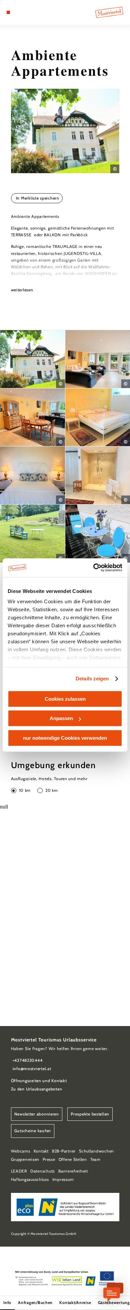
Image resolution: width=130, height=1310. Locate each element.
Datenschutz (42, 1171)
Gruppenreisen (25, 1159)
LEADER (19, 1171)
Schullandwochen (96, 1151)
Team (95, 1159)
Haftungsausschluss (30, 1179)
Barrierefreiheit (73, 1171)
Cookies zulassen (65, 699)
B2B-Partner (64, 1151)
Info (7, 1302)
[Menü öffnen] (8, 12)
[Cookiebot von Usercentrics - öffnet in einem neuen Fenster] (93, 567)
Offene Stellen (73, 1159)
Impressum (63, 1179)
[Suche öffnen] (28, 12)
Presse (49, 1159)
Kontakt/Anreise (75, 1302)
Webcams (20, 1151)
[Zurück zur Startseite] (109, 12)
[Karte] (18, 12)
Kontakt (41, 1151)
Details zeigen (92, 678)
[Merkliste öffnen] (23, 12)
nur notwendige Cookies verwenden (65, 738)
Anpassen (61, 718)
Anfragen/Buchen (35, 1302)
